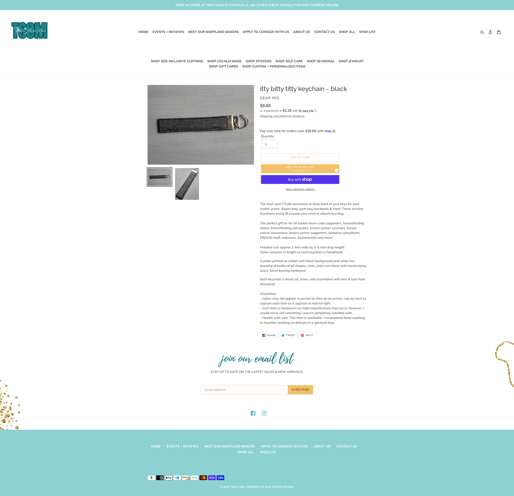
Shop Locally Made (224, 61)
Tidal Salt (237, 486)
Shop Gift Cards (223, 66)
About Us (321, 446)
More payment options (300, 189)
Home (156, 446)
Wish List (268, 452)
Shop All (246, 452)
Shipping (266, 116)
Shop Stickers (258, 61)
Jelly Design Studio (279, 486)
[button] (288, 111)
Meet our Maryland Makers (229, 446)
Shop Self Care (289, 61)
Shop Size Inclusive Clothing (177, 61)
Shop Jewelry (351, 61)
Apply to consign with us (284, 446)
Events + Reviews (182, 446)
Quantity (267, 136)
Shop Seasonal (321, 61)
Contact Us (346, 446)
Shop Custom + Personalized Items (273, 66)
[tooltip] (336, 170)
